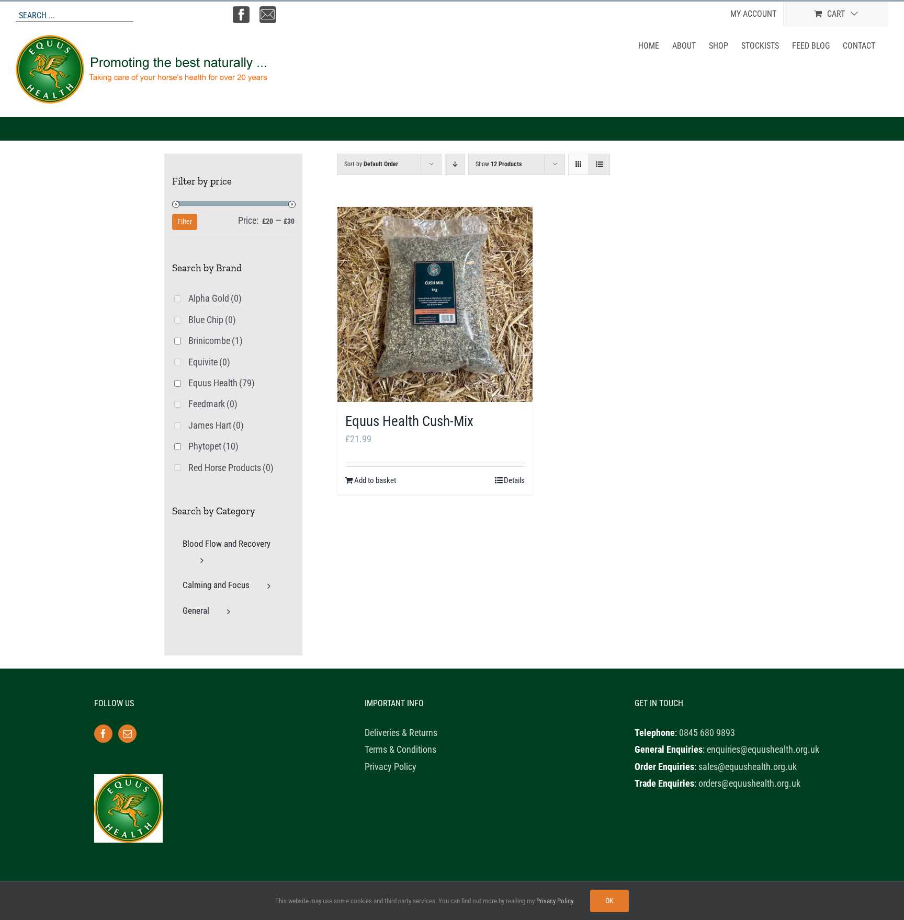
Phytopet (213, 446)
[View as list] (599, 164)
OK (609, 900)
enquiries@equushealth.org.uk (763, 749)
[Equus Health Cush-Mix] (435, 304)
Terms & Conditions (400, 749)
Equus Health (221, 382)
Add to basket (375, 480)
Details (514, 480)
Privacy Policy (390, 766)
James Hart (216, 425)
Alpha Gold (215, 298)
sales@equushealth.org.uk (747, 766)
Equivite (209, 361)
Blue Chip (212, 319)
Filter (184, 221)
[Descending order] (455, 164)
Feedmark (213, 403)
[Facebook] (103, 733)
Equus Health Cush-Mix (409, 421)
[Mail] (127, 733)
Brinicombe (215, 340)
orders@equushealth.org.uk (749, 783)
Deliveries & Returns (401, 732)
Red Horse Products (231, 467)
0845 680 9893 (707, 732)
